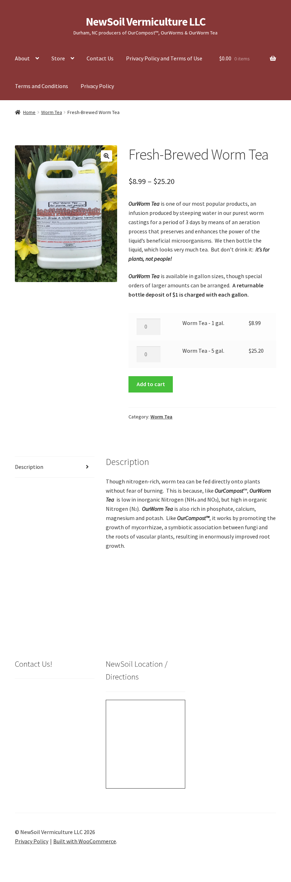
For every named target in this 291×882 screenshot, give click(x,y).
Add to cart (151, 384)
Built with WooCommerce (84, 841)
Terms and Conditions (41, 86)
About (22, 58)
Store (58, 58)
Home (29, 112)
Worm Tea (51, 112)
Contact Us (100, 58)
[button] (106, 156)
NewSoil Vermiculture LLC (145, 22)
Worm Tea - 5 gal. (203, 350)
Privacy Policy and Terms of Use (164, 58)
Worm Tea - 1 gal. (203, 322)
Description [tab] (29, 466)
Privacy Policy (97, 86)
